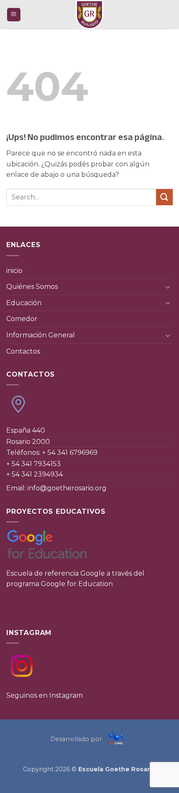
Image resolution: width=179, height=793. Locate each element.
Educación (24, 303)
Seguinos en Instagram (44, 695)
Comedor (21, 319)
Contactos (23, 351)
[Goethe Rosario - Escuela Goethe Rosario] (89, 14)
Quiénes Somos (32, 287)
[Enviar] (164, 197)
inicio (14, 271)
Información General (40, 335)
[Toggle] (168, 287)
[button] (13, 15)
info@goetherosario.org (67, 488)
